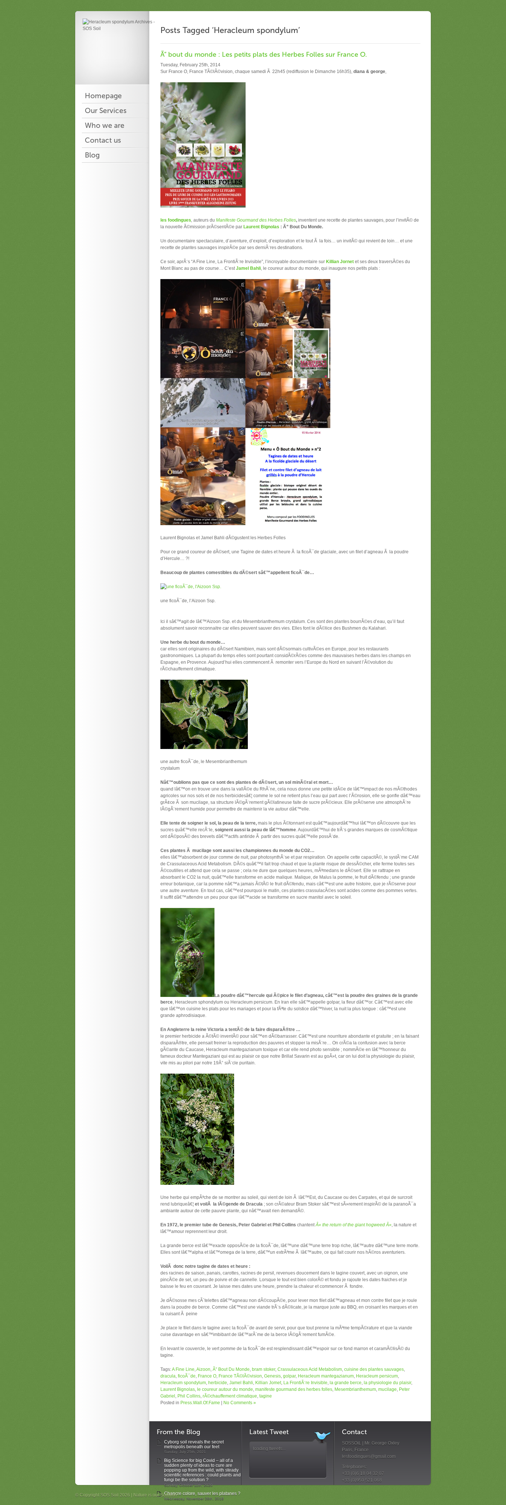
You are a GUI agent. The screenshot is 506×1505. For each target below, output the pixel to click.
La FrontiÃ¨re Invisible (305, 1382)
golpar (289, 1376)
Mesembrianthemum (355, 1389)
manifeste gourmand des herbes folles (293, 1389)
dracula (168, 1376)
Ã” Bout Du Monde (231, 1369)
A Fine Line (183, 1369)
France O (207, 1376)
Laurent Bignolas (260, 226)
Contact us (103, 140)
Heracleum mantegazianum (326, 1376)
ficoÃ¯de (187, 1376)
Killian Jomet (268, 1382)
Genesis (272, 1376)
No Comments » (239, 1402)
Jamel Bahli (248, 268)
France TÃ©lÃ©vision (240, 1376)
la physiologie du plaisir (387, 1382)
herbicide (217, 1382)
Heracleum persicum (377, 1376)
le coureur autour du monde (225, 1389)
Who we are (104, 125)
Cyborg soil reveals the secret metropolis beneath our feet (194, 1444)
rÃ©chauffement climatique (230, 1396)
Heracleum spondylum (183, 1382)
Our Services (106, 110)
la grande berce (346, 1382)
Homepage (103, 96)
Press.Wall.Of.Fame (200, 1402)
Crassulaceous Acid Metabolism (309, 1369)
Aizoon (203, 1369)
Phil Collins (188, 1396)
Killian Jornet (340, 261)
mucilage (387, 1389)
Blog (92, 155)
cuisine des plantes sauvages (374, 1369)
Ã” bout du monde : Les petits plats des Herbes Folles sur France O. (263, 54)
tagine (265, 1396)
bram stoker (263, 1369)
